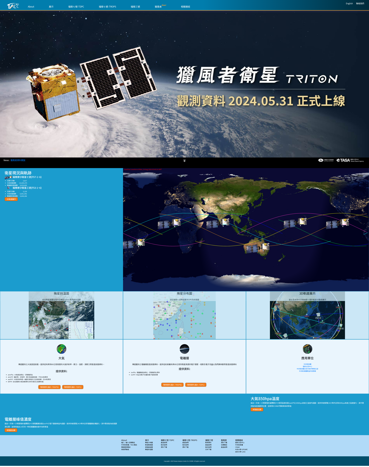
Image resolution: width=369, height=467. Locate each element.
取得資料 (208, 442)
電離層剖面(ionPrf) (41, 423)
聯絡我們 (360, 3)
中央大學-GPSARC (241, 449)
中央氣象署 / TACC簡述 (129, 444)
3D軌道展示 (11, 199)
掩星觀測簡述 (125, 447)
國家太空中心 (307, 366)
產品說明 (164, 442)
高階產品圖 (257, 409)
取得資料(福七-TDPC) (72, 387)
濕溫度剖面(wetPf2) (288, 402)
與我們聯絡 (125, 449)
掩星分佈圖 (149, 442)
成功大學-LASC (240, 451)
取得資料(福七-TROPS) (49, 387)
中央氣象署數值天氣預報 (307, 371)
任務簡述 (224, 444)
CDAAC (237, 447)
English (349, 3)
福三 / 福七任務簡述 (128, 442)
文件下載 (208, 449)
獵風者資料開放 (18, 159)
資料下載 (164, 447)
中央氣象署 (307, 364)
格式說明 (164, 444)
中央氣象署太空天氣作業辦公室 (307, 368)
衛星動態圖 (149, 444)
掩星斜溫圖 (149, 449)
